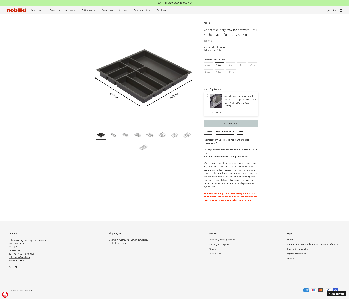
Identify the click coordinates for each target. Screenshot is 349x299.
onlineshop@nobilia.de (19, 257)
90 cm (219, 72)
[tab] (208, 132)
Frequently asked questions (222, 239)
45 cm (241, 65)
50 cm (252, 65)
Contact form (215, 253)
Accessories (70, 10)
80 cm (208, 72)
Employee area (164, 10)
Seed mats (123, 10)
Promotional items (142, 10)
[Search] (334, 10)
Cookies (290, 258)
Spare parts (107, 10)
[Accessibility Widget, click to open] (5, 295)
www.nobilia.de (16, 260)
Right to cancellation (296, 253)
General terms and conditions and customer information (313, 244)
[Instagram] (10, 266)
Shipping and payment (219, 244)
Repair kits (55, 10)
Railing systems (89, 10)
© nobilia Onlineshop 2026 (21, 290)
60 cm (208, 65)
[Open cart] (341, 10)
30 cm (219, 65)
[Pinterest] (16, 266)
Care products (37, 10)
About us (213, 249)
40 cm (230, 65)
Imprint (290, 239)
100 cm (230, 72)
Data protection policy (297, 249)
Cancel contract (336, 293)
